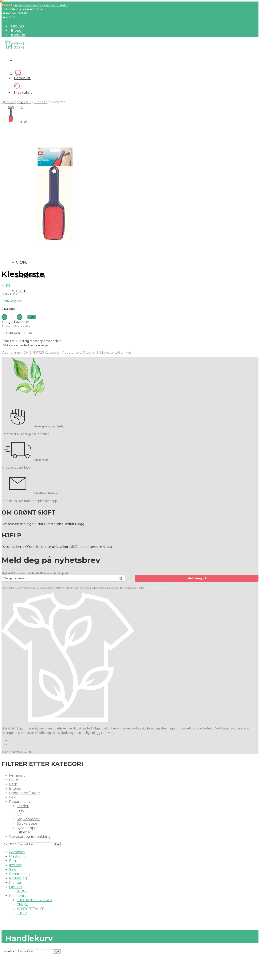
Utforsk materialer (49, 524)
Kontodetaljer (30, 909)
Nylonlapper (27, 828)
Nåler (21, 815)
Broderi (23, 806)
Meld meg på (196, 578)
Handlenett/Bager (24, 793)
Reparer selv (21, 102)
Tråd (21, 810)
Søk (56, 844)
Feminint (22, 78)
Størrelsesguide (12, 301)
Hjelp (21, 291)
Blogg (16, 31)
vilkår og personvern (155, 588)
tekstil (115, 352)
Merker (15, 883)
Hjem (6, 102)
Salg (13, 797)
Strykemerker (28, 819)
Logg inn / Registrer (34, 900)
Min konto (17, 896)
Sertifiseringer (24, 524)
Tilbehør (40, 102)
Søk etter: (9, 844)
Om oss (18, 26)
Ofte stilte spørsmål (40, 547)
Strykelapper (28, 823)
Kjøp (32, 316)
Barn (13, 784)
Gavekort (62, 547)
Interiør (20, 121)
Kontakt (18, 35)
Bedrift (69, 524)
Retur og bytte (13, 547)
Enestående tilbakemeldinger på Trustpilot (41, 5)
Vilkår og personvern (86, 547)
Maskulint (23, 92)
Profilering (18, 878)
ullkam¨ (127, 352)
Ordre (21, 262)
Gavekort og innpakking (30, 837)
